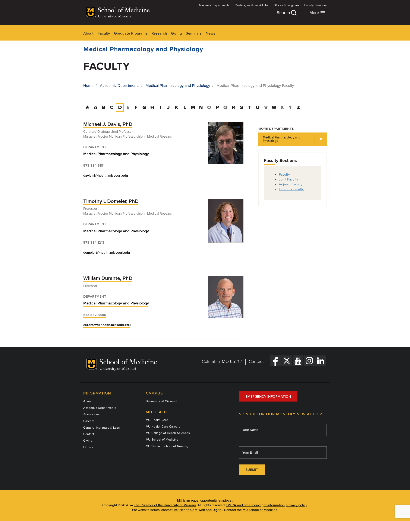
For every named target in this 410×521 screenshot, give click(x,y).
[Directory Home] (87, 107)
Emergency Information (268, 396)
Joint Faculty (288, 179)
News (210, 33)
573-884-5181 (93, 165)
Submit (252, 470)
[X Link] (286, 360)
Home (88, 85)
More (314, 12)
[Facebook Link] (275, 360)
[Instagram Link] (309, 360)
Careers (89, 421)
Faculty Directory (315, 5)
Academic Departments (214, 5)
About (88, 33)
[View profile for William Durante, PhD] (225, 297)
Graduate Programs (130, 33)
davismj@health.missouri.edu (105, 175)
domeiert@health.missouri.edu (106, 252)
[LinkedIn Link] (320, 360)
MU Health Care (157, 420)
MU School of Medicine (162, 439)
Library (88, 447)
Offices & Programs (286, 5)
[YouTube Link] (298, 360)
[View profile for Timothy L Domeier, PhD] (225, 221)
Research (159, 33)
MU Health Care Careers (163, 426)
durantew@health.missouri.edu (107, 325)
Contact (256, 361)
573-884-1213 (93, 242)
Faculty (104, 33)
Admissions (91, 414)
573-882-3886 (94, 315)
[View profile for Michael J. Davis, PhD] (225, 143)
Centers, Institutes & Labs (251, 5)
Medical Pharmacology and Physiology (143, 49)
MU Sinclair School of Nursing (167, 446)
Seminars (194, 33)
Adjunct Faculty (290, 184)
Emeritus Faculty (291, 189)
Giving (176, 33)
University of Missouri (161, 401)
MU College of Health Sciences (168, 433)
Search (284, 12)
